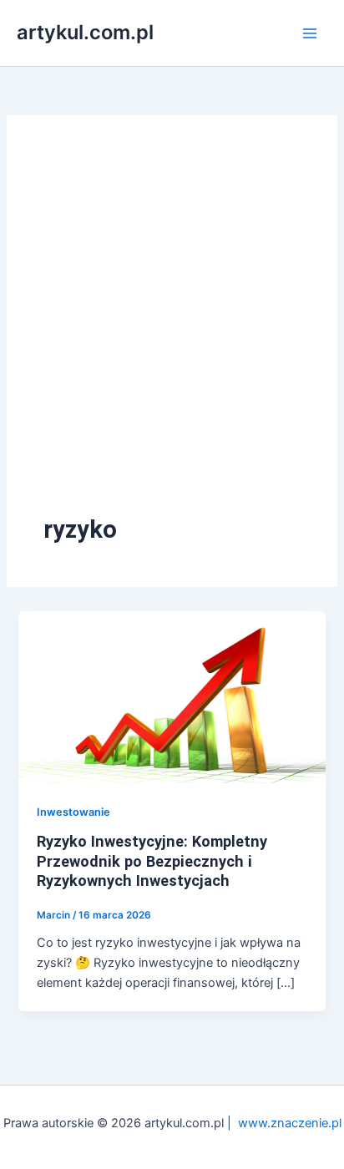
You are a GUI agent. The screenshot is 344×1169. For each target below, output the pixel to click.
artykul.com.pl (85, 32)
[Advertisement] (172, 332)
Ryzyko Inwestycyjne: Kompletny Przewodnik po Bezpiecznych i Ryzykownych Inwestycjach (152, 860)
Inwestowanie (73, 812)
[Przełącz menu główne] (309, 33)
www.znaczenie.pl (289, 1123)
